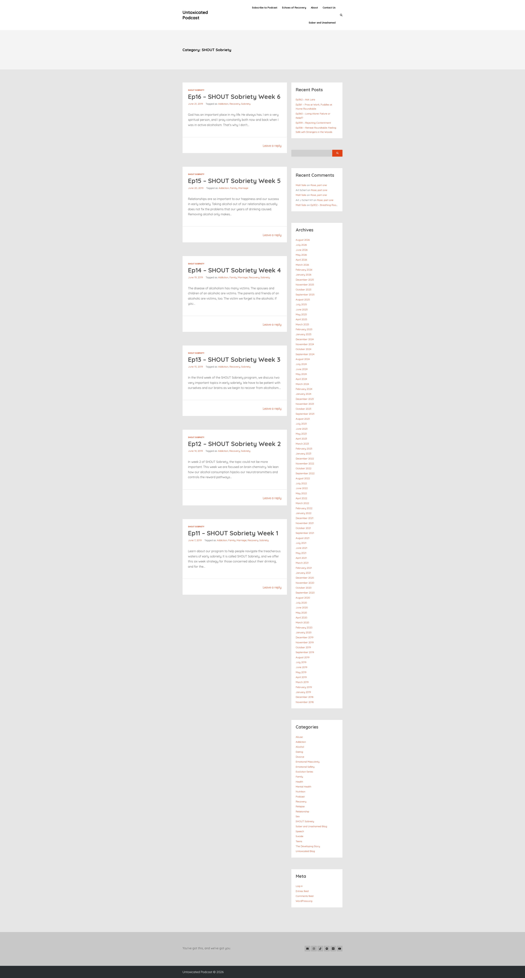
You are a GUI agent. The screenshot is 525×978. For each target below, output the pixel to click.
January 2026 (303, 274)
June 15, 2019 (195, 366)
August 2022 (303, 478)
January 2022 (303, 513)
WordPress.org (304, 900)
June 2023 (301, 428)
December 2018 (304, 696)
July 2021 (301, 542)
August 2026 (303, 239)
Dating (299, 751)
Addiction (223, 103)
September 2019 (305, 652)
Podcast (300, 796)
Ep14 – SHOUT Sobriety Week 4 (234, 270)
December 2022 (305, 458)
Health (299, 781)
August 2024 (303, 359)
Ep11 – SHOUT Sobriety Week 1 (233, 533)
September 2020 (305, 592)
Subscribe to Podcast (264, 7)
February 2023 (304, 448)
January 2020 (303, 632)
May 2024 (301, 373)
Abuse (299, 736)
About (314, 7)
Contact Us (329, 7)
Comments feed (304, 895)
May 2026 (301, 254)
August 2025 (303, 299)
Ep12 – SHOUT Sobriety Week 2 (234, 444)
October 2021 (303, 527)
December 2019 (304, 637)
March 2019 (302, 682)
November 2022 (305, 463)
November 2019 (305, 642)
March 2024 (302, 383)
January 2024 (303, 393)
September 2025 (305, 294)
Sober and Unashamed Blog (311, 826)
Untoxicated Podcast (195, 15)
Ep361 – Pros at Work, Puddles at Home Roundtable (314, 106)
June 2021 (301, 547)
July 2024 (301, 363)
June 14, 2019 (195, 450)
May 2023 (301, 433)
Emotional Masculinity (308, 761)
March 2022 (302, 503)
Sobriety (245, 103)
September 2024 (305, 354)
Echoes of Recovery (294, 7)
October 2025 (303, 289)
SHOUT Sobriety (196, 90)
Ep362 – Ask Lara (305, 99)
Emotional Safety (305, 766)
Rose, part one (318, 185)
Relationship (302, 811)
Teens (299, 841)
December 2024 (305, 339)
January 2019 (303, 691)
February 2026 (304, 269)
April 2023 (301, 438)
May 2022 (301, 493)
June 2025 (302, 309)
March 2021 (302, 562)
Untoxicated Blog (305, 851)
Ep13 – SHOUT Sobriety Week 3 (234, 359)
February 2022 (304, 508)
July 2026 (301, 244)
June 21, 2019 (195, 103)
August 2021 (302, 537)
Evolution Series (304, 771)
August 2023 (303, 418)
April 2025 (301, 319)
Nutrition (300, 791)
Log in (299, 885)
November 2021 (305, 523)
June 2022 (302, 488)
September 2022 (305, 473)
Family (233, 187)
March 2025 (302, 324)
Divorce (300, 756)
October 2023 (303, 408)
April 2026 (301, 259)
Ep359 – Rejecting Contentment (313, 122)
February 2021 (304, 567)
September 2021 (305, 532)
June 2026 (302, 249)
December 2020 (305, 577)
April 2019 (301, 677)
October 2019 (303, 647)
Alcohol (300, 746)
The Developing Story (308, 846)
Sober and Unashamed (322, 22)
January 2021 (303, 572)
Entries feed (302, 891)
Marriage (243, 187)
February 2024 (304, 388)
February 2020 (304, 627)
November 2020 (305, 582)
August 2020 (303, 597)
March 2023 (302, 443)
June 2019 (301, 667)
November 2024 (305, 344)
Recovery (234, 103)
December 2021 (304, 518)
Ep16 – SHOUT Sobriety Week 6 (234, 97)
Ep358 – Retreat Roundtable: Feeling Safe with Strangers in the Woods (316, 129)
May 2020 (301, 612)
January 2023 (303, 453)
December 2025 (305, 279)
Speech (300, 831)
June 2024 (301, 369)
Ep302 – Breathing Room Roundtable (331, 204)
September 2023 (305, 413)
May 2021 (301, 552)
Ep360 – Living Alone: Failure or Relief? (313, 115)
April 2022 (301, 498)
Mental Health (303, 786)
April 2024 (301, 378)
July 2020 (301, 602)
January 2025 (303, 334)
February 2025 (304, 329)
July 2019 (301, 662)
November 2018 (305, 701)
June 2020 (302, 607)
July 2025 (301, 304)
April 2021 (301, 557)
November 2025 (305, 284)
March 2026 (302, 264)
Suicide (299, 836)
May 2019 (301, 672)
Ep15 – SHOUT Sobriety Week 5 (234, 181)
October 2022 (303, 468)
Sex (298, 816)
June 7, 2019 (195, 540)
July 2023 (301, 423)
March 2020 (302, 622)
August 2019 (302, 657)
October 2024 (303, 349)
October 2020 (303, 587)
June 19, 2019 (195, 277)
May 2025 (301, 314)
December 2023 (305, 398)
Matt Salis (301, 185)
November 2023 (305, 403)
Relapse (300, 806)
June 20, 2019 (195, 187)
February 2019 (304, 687)
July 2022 (301, 483)
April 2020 (301, 617)
